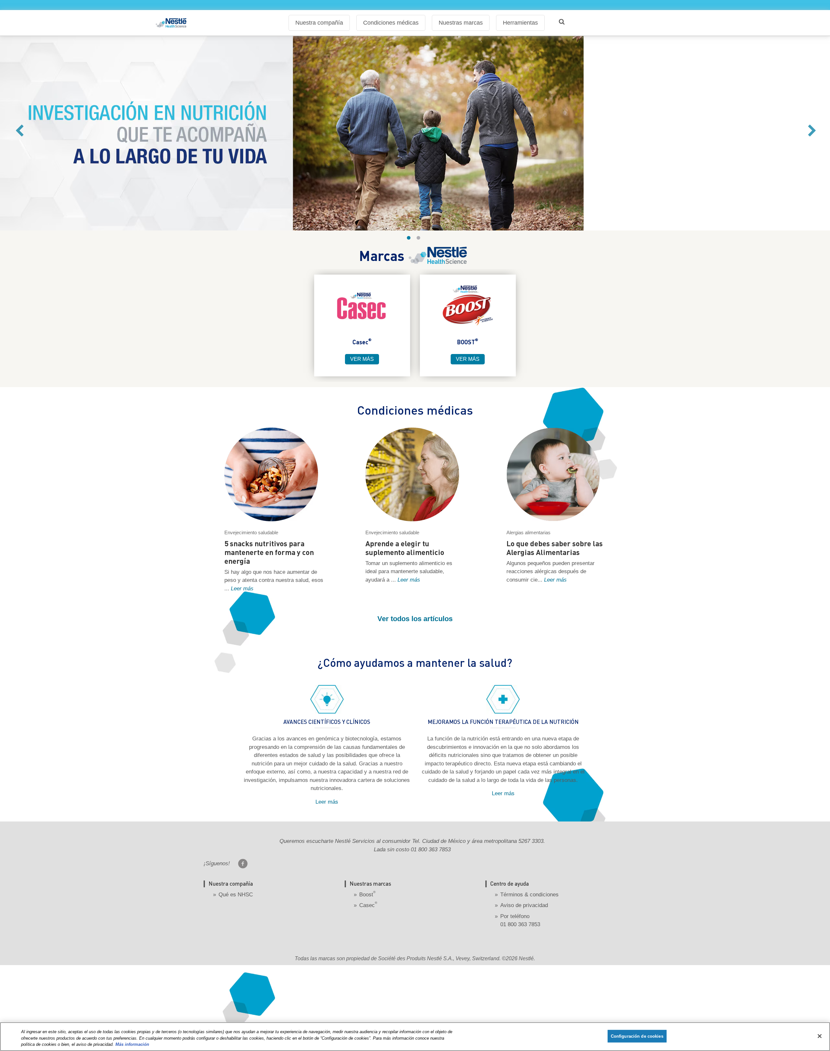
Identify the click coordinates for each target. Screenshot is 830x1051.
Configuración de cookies (637, 1035)
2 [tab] (420, 239)
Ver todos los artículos (415, 619)
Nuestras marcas (461, 22)
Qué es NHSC (236, 895)
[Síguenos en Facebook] (243, 863)
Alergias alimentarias (528, 532)
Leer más (242, 588)
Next (811, 133)
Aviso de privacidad (524, 905)
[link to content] (362, 306)
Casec (368, 905)
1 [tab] (410, 239)
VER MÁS (362, 359)
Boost (367, 895)
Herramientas (520, 22)
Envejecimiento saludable (251, 532)
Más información (132, 1044)
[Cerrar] (819, 1036)
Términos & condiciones (529, 895)
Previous (18, 133)
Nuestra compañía (319, 22)
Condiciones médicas (391, 22)
